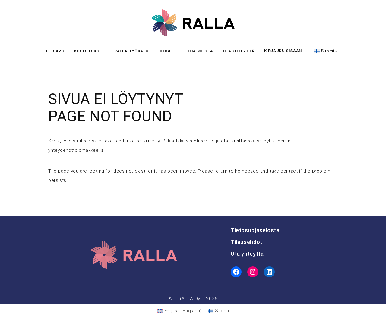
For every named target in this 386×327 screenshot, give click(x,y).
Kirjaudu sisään (283, 51)
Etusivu (55, 51)
